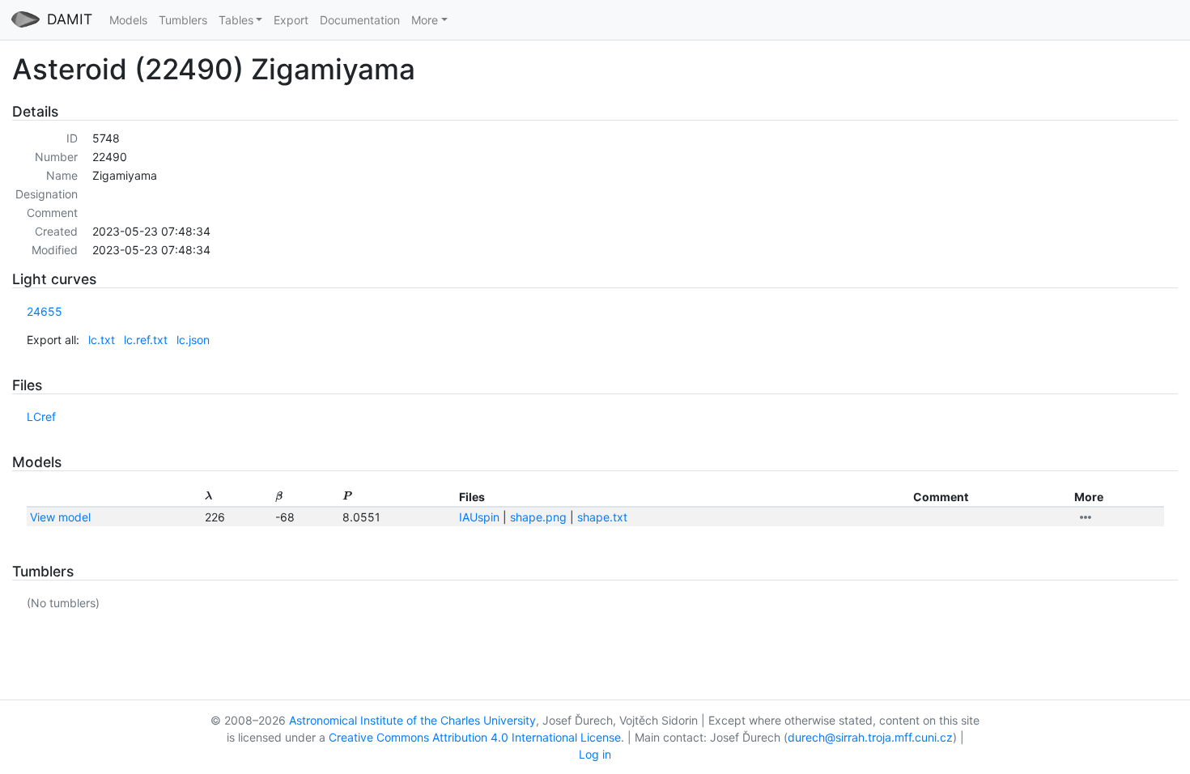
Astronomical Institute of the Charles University (412, 720)
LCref (41, 416)
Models (128, 20)
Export (291, 20)
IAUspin (479, 517)
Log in (595, 754)
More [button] (424, 20)
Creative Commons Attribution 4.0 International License (475, 737)
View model (60, 517)
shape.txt (602, 517)
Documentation (360, 20)
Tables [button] (236, 20)
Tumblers (183, 20)
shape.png (538, 517)
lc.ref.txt (146, 340)
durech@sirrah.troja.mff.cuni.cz (870, 737)
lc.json (193, 340)
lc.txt (101, 340)
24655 (44, 311)
